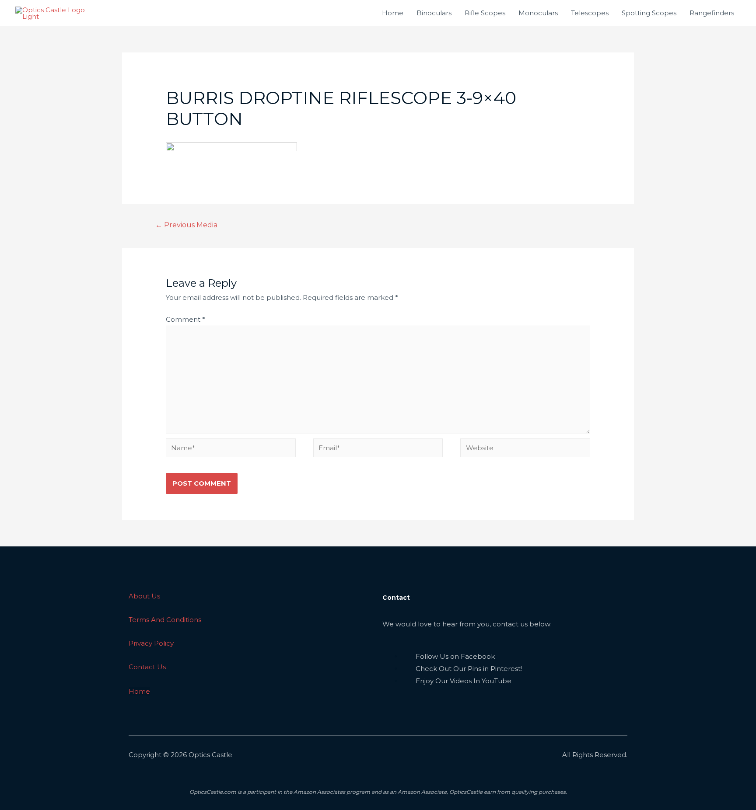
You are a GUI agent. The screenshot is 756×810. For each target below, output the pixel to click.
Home (392, 13)
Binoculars (434, 13)
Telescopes (590, 13)
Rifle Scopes (485, 13)
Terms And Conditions (165, 619)
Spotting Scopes (649, 13)
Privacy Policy (151, 643)
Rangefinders (712, 13)
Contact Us (147, 667)
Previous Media (186, 225)
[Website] (525, 449)
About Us (144, 596)
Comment (185, 319)
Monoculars (538, 13)
